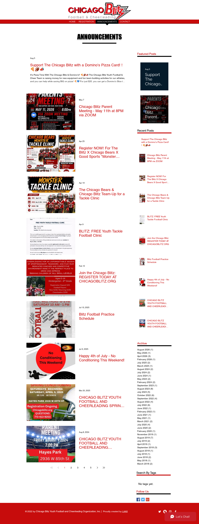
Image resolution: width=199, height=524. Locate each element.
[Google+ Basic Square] (147, 499)
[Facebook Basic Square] (138, 499)
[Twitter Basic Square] (143, 499)
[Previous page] (58, 467)
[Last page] (104, 467)
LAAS (125, 511)
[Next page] (97, 467)
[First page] (51, 467)
